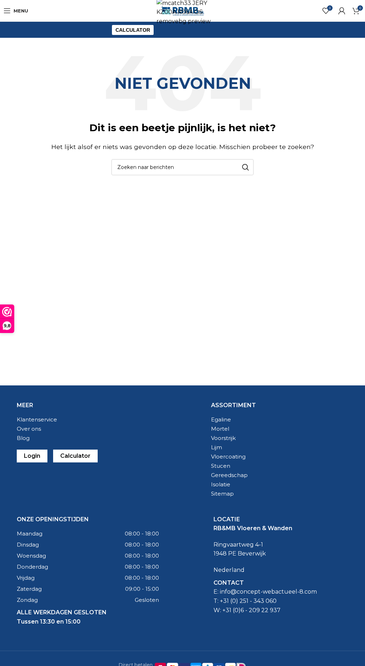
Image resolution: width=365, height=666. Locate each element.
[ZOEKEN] (245, 167)
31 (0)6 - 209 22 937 (253, 610)
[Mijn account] (342, 11)
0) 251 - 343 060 (254, 601)
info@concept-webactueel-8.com (268, 591)
